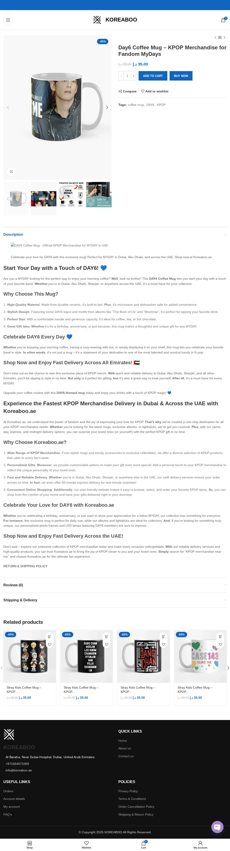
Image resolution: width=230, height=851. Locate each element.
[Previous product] (215, 37)
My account (11, 806)
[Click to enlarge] (11, 171)
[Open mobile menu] (8, 19)
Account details (14, 799)
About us (124, 748)
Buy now (181, 76)
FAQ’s (7, 814)
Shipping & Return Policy (135, 814)
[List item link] (57, 763)
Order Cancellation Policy (136, 806)
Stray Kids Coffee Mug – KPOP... (24, 690)
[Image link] (9, 734)
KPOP (161, 105)
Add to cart (153, 76)
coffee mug (136, 105)
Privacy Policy (128, 791)
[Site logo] (97, 19)
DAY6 (150, 105)
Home (122, 740)
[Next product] (224, 37)
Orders (8, 791)
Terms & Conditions (132, 799)
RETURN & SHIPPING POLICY (25, 566)
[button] (50, 636)
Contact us (126, 756)
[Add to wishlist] (50, 644)
